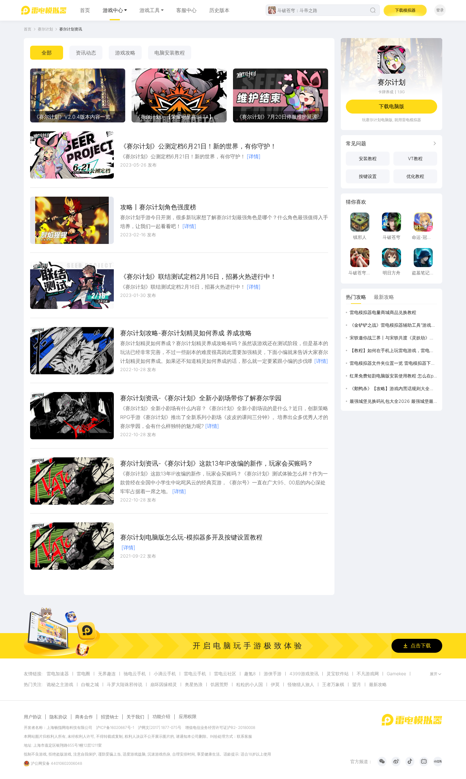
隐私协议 (58, 716)
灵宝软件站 (338, 673)
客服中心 (186, 10)
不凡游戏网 (368, 673)
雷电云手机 (195, 673)
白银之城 (90, 684)
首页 (85, 10)
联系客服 (244, 736)
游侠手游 (273, 673)
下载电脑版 (391, 106)
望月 (356, 684)
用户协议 (33, 716)
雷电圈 (83, 673)
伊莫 (275, 684)
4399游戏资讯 (304, 673)
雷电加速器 (58, 673)
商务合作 (84, 716)
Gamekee (396, 673)
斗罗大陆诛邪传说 (124, 684)
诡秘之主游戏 (60, 684)
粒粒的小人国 (249, 684)
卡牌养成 (385, 91)
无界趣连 (107, 673)
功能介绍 (161, 716)
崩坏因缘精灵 (163, 684)
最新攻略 (378, 684)
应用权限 (188, 716)
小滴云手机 (165, 673)
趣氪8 (250, 673)
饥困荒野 (219, 684)
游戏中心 (113, 10)
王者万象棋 (333, 684)
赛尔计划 (45, 29)
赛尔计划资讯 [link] (70, 29)
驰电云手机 (135, 673)
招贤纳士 (110, 716)
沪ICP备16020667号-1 (115, 727)
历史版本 (219, 10)
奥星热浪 (194, 684)
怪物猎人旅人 (301, 684)
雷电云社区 (225, 673)
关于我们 (135, 716)
